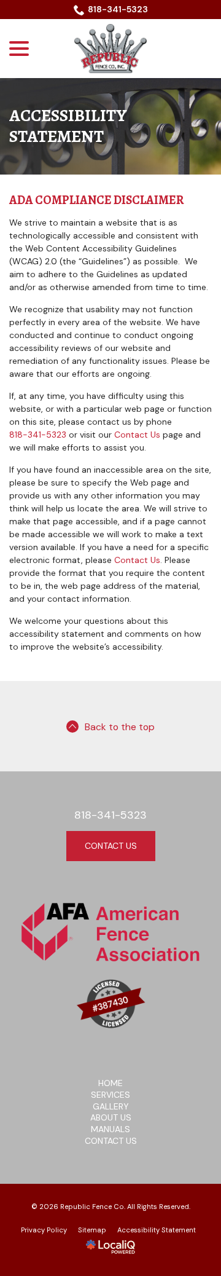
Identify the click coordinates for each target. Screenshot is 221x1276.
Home (110, 1083)
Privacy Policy (44, 1230)
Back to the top (120, 726)
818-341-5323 (118, 9)
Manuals (110, 1129)
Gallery (111, 1106)
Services (110, 1094)
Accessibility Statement (67, 126)
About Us (110, 1117)
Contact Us (137, 434)
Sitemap (92, 1230)
